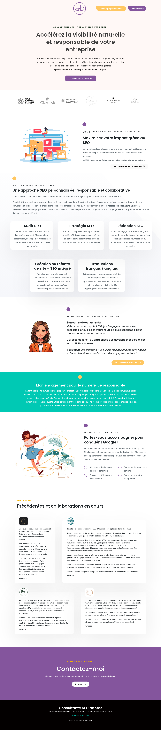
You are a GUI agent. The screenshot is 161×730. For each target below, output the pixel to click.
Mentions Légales (78, 715)
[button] (80, 78)
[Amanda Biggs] (79, 8)
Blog (87, 715)
